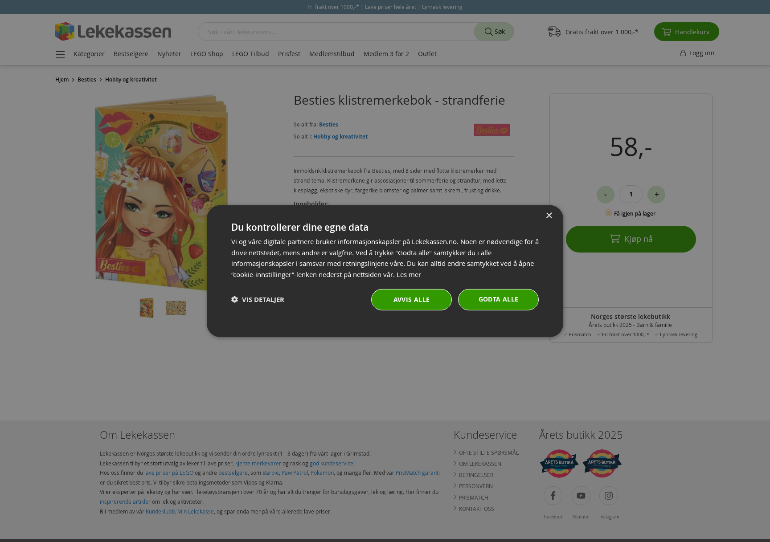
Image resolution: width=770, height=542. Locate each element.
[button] (257, 299)
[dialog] (385, 271)
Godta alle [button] (499, 299)
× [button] (548, 215)
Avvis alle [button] (411, 299)
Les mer (409, 274)
